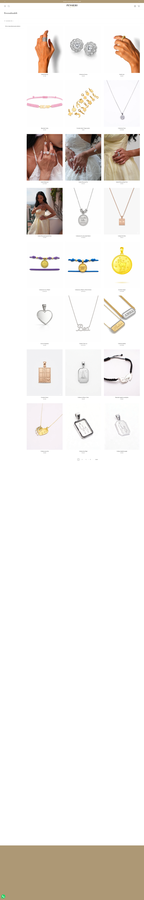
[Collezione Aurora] (83, 49)
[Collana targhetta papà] (122, 426)
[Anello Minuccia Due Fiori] (122, 157)
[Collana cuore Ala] (45, 426)
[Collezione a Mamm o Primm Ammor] (83, 265)
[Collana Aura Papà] (83, 426)
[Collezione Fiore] (122, 103)
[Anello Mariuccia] (45, 157)
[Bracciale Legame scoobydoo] (122, 372)
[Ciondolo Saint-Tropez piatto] (83, 103)
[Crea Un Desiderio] (45, 319)
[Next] (139, 1)
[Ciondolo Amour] (45, 372)
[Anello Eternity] (45, 49)
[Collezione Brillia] (122, 319)
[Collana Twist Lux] (83, 319)
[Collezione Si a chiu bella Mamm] (83, 211)
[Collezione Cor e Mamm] (45, 265)
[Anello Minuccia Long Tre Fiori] (45, 211)
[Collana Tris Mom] (122, 211)
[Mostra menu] (5, 6)
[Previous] (5, 1)
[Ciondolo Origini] (122, 265)
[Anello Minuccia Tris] (83, 157)
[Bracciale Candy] (45, 103)
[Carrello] (139, 6)
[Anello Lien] (122, 49)
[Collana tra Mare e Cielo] (83, 372)
